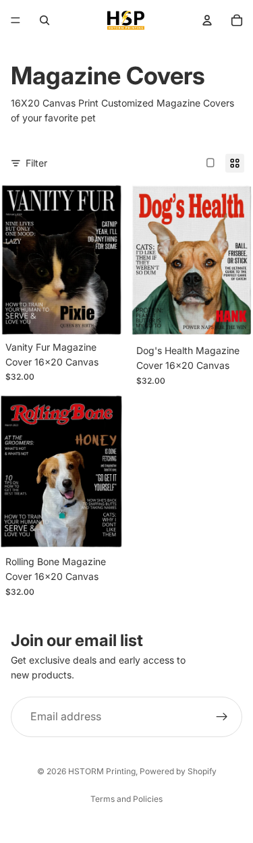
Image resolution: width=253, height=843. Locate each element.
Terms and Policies (126, 799)
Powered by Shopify (178, 771)
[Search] (44, 20)
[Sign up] (222, 717)
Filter (36, 163)
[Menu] (15, 20)
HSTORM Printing (102, 771)
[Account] (207, 20)
